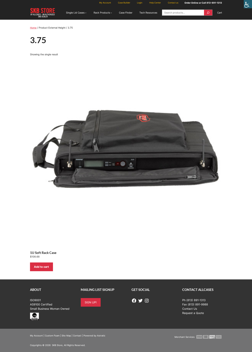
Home (33, 27)
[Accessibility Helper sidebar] (248, 4)
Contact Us (189, 308)
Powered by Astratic (94, 335)
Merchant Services (185, 337)
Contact (77, 335)
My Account (36, 335)
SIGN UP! (91, 302)
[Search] (208, 12)
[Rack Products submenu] (111, 12)
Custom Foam (52, 335)
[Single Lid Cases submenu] (85, 12)
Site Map (66, 335)
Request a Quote (193, 313)
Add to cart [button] (41, 266)
